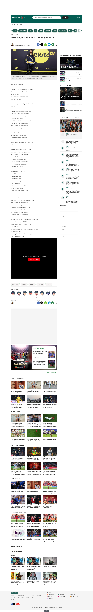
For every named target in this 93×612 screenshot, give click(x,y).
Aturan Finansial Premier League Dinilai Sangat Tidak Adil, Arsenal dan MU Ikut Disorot (18, 540)
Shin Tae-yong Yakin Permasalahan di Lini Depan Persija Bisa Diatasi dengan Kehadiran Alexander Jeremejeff (18, 473)
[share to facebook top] (38, 44)
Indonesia (31, 21)
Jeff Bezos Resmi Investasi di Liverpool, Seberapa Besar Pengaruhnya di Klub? (70, 97)
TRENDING (63, 206)
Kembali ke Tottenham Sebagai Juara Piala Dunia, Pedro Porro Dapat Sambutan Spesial (49, 439)
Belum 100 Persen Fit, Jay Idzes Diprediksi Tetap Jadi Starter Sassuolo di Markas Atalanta (49, 391)
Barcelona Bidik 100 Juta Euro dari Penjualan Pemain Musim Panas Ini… (73, 103)
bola (18, 17)
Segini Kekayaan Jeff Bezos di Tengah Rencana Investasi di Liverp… (73, 109)
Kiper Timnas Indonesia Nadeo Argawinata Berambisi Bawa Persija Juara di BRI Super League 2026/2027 (49, 473)
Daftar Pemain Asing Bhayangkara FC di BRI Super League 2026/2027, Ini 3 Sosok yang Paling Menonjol (34, 458)
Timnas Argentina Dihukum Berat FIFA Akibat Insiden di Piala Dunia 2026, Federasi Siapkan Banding (34, 425)
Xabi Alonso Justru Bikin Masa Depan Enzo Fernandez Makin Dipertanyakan (18, 506)
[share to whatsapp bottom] (45, 302)
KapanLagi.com (74, 596)
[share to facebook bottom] (38, 302)
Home (14, 21)
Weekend (31, 83)
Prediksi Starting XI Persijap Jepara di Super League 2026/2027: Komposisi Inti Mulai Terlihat (34, 473)
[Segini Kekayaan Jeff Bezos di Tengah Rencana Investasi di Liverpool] (62, 109)
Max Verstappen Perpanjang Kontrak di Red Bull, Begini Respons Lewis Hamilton (72, 177)
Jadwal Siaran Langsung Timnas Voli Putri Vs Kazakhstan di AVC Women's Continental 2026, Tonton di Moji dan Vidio (72, 136)
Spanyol (56, 21)
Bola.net (73, 594)
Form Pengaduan (36, 595)
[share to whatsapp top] (45, 44)
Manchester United (18, 512)
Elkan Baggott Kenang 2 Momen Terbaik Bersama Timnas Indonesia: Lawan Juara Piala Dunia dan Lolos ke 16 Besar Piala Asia (34, 391)
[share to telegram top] (49, 44)
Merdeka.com (51, 598)
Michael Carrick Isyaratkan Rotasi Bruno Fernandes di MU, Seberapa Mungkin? (33, 506)
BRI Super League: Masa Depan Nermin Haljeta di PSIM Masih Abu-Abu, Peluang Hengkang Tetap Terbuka (49, 458)
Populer (65, 117)
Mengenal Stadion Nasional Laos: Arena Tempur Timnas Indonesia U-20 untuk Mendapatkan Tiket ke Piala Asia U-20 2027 (34, 406)
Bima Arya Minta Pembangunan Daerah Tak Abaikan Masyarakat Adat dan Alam (17, 583)
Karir (33, 597)
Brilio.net (50, 596)
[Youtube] (19, 604)
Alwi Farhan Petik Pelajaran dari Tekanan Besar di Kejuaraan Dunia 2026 (72, 142)
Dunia (50, 21)
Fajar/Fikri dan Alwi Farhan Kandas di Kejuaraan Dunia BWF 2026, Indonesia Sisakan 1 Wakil (73, 156)
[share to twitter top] (41, 44)
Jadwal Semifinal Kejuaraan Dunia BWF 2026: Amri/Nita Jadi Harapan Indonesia (72, 183)
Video (72, 21)
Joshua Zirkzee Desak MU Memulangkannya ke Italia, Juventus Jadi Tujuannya (49, 492)
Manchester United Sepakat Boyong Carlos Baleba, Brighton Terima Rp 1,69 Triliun (50, 540)
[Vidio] (17, 604)
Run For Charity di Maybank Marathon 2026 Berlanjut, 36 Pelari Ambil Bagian (72, 170)
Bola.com (62, 594)
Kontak (13, 595)
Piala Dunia (38, 21)
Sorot (13, 555)
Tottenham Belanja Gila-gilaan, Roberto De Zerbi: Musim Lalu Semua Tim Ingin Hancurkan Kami (18, 492)
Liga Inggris (15, 479)
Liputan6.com (51, 594)
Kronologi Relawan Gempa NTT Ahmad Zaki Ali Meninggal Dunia (17, 568)
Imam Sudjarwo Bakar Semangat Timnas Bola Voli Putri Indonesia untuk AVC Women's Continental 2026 (72, 163)
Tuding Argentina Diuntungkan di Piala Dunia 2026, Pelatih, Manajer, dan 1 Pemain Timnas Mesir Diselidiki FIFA (50, 425)
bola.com (40, 607)
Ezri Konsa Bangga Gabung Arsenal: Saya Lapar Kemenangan (50, 506)
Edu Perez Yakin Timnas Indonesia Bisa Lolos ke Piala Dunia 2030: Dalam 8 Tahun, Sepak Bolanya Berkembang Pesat (18, 439)
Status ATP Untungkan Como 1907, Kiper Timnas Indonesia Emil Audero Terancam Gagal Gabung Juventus (17, 406)
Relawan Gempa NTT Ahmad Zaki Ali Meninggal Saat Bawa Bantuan (34, 568)
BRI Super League (22, 21)
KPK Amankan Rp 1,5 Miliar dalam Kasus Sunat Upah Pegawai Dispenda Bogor (49, 583)
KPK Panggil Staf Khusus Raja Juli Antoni (33, 582)
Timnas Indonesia (18, 378)
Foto (77, 21)
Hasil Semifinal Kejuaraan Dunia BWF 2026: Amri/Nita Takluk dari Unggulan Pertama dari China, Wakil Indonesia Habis (70, 67)
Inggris (45, 21)
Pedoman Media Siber (23, 597)
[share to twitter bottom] (41, 302)
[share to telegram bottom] (49, 302)
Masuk (78, 17)
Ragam (67, 21)
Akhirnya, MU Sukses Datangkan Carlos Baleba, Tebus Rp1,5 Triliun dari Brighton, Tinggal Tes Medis (34, 540)
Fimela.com (62, 596)
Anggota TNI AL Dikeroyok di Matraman (49, 567)
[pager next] (81, 30)
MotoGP (62, 21)
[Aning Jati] (13, 44)
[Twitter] (14, 604)
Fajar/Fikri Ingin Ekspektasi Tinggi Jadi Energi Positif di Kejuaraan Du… (73, 79)
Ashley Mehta (38, 83)
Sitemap (13, 599)
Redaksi (13, 597)
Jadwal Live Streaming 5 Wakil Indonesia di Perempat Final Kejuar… (73, 73)
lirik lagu (27, 83)
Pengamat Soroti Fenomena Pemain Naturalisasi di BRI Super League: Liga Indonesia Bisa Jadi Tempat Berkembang (50, 406)
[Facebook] (12, 604)
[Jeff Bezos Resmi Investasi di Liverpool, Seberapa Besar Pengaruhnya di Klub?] (71, 93)
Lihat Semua (77, 117)
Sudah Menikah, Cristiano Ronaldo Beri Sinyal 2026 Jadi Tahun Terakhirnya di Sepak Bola (33, 439)
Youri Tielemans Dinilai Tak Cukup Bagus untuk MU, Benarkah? (49, 525)
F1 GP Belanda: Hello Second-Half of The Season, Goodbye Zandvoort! (73, 149)
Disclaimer (21, 595)
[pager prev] (11, 30)
